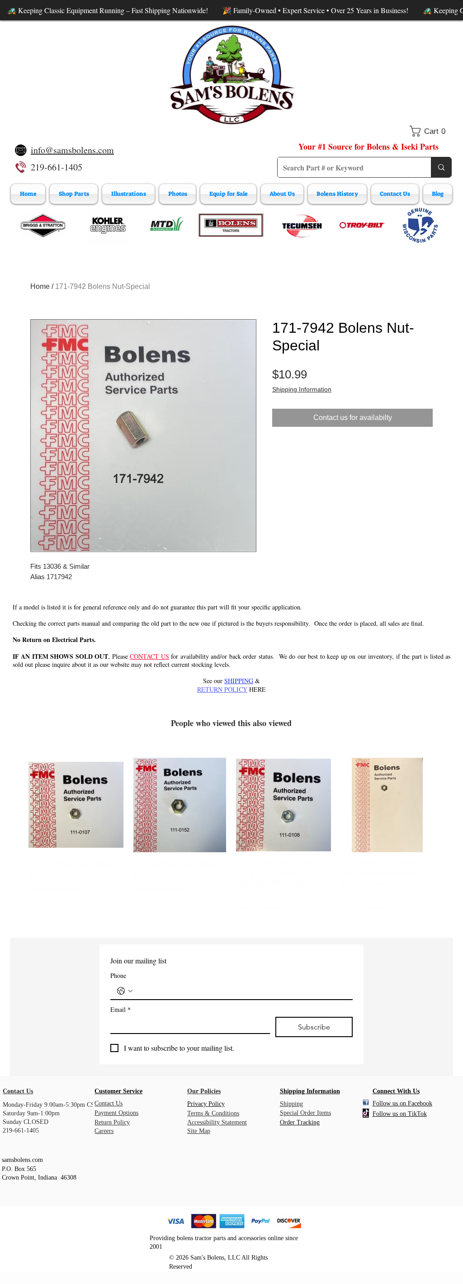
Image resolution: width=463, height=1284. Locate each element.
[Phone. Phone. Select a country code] (125, 991)
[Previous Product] (15, 804)
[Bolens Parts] (231, 225)
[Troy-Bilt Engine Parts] (362, 225)
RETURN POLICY (222, 689)
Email (120, 1009)
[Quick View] (75, 805)
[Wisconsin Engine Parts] (420, 225)
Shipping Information (301, 389)
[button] (431, 131)
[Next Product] (447, 804)
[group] (231, 834)
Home (40, 286)
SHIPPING (238, 680)
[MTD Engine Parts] (166, 225)
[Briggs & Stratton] (43, 225)
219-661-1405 (56, 167)
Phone (118, 975)
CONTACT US (149, 656)
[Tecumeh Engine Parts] (301, 225)
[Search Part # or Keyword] (441, 167)
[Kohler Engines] (108, 225)
